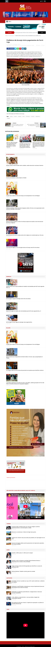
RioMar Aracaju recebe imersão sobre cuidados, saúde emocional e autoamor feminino (24, 165)
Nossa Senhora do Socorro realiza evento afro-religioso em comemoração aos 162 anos (24, 235)
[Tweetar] (15, 48)
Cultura (13, 45)
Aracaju (10, 45)
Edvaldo (15, 45)
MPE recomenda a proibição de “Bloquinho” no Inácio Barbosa (33, 125)
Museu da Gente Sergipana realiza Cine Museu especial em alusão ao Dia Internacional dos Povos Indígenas (24, 222)
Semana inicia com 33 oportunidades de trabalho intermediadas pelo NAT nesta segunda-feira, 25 (25, 287)
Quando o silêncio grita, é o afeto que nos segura (22, 552)
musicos (25, 45)
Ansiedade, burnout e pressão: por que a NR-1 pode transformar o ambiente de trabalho (28, 581)
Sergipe (32, 45)
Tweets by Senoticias (11, 477)
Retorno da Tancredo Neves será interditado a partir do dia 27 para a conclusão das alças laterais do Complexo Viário (38, 145)
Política (19, 44)
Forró (18, 45)
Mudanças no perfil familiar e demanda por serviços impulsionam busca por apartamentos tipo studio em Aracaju (28, 587)
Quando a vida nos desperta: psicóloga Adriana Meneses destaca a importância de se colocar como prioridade (26, 561)
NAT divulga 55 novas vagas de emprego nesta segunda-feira (19, 322)
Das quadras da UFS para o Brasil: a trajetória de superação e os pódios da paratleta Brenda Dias (28, 603)
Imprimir (39, 45)
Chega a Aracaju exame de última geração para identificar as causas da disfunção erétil (27, 566)
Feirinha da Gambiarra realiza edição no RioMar (16, 177)
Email (43, 45)
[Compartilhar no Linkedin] (23, 48)
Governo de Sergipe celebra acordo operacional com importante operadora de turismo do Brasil (28, 543)
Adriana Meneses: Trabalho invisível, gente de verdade (23, 571)
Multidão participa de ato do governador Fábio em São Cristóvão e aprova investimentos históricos (25, 145)
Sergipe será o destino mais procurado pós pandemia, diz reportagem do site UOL (28, 538)
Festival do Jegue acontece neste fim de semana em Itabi (17, 125)
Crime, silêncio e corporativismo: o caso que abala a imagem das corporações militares (25, 598)
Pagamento (29, 45)
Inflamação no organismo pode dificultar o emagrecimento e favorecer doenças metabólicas (27, 592)
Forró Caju (21, 45)
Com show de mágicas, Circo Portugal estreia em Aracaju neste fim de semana (22, 247)
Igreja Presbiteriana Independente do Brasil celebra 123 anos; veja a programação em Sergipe (24, 357)
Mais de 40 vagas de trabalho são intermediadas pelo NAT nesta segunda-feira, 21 (23, 311)
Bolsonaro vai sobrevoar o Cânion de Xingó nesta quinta (24, 532)
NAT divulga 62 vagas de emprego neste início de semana (18, 298)
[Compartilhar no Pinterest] (20, 48)
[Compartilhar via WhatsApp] (18, 48)
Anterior (14, 123)
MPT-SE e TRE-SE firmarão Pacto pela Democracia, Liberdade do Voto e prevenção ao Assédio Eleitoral (12, 145)
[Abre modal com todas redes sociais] (25, 48)
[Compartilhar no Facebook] (11, 48)
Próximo (36, 123)
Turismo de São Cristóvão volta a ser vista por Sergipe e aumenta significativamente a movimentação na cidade (26, 527)
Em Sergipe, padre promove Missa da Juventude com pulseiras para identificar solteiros (25, 370)
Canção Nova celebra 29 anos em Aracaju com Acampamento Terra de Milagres (23, 195)
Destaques (15, 44)
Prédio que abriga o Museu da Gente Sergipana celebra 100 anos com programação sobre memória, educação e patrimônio (25, 208)
